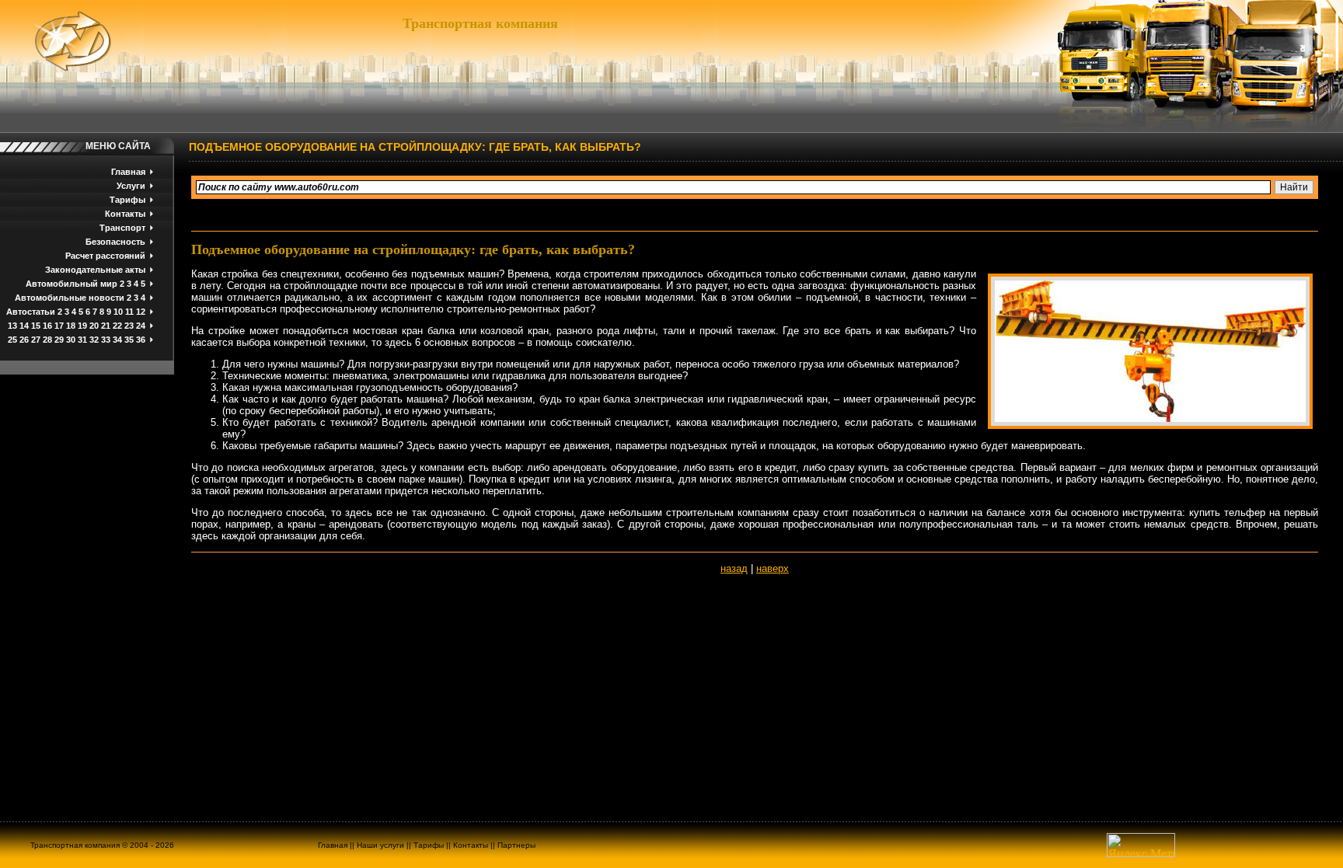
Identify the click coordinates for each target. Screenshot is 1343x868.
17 (59, 325)
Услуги (131, 185)
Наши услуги (380, 845)
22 (117, 325)
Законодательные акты (95, 269)
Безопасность (115, 241)
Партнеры (516, 845)
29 (59, 339)
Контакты (125, 213)
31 (82, 339)
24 (140, 325)
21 (105, 325)
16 (47, 325)
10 (118, 311)
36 (140, 339)
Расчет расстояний (105, 255)
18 (70, 325)
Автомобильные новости (69, 297)
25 (12, 339)
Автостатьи (30, 311)
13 (12, 325)
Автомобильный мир (71, 283)
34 (117, 339)
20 (94, 325)
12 (140, 311)
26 (24, 339)
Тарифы (127, 199)
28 (47, 339)
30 (70, 339)
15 (35, 325)
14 (24, 325)
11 (129, 311)
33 (105, 339)
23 (129, 325)
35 (129, 339)
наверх (772, 568)
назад (734, 568)
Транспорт (122, 227)
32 (94, 339)
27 (35, 339)
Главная (128, 171)
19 (82, 325)
